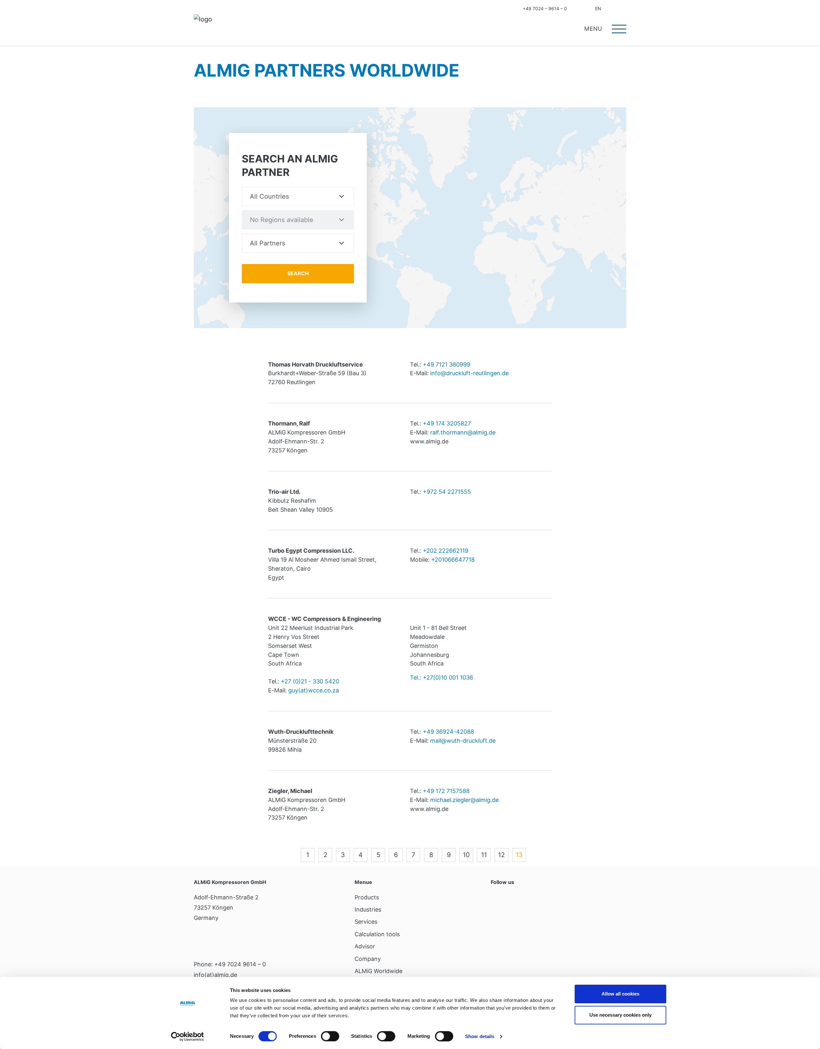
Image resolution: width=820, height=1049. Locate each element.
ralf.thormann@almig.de (463, 432)
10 (466, 855)
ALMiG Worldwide (378, 971)
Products (367, 897)
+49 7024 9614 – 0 (240, 964)
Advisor (365, 946)
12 (501, 855)
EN (598, 8)
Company (368, 958)
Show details (479, 1036)
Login (611, 8)
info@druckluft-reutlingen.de (469, 373)
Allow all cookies (620, 993)
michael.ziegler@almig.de (464, 800)
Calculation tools (377, 934)
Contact (577, 8)
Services (366, 921)
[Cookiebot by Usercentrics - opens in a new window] (188, 1036)
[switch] (330, 1036)
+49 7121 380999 (446, 364)
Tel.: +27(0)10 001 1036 (441, 677)
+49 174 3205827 (447, 423)
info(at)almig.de (215, 974)
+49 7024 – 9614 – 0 (545, 8)
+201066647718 (453, 559)
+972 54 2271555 (447, 491)
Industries (368, 909)
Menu (594, 28)
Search (624, 8)
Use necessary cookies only (620, 1015)
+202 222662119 (445, 550)
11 (484, 855)
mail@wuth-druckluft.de (463, 740)
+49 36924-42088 (448, 731)
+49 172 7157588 (446, 791)
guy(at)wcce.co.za (313, 690)
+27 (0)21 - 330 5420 (310, 681)
